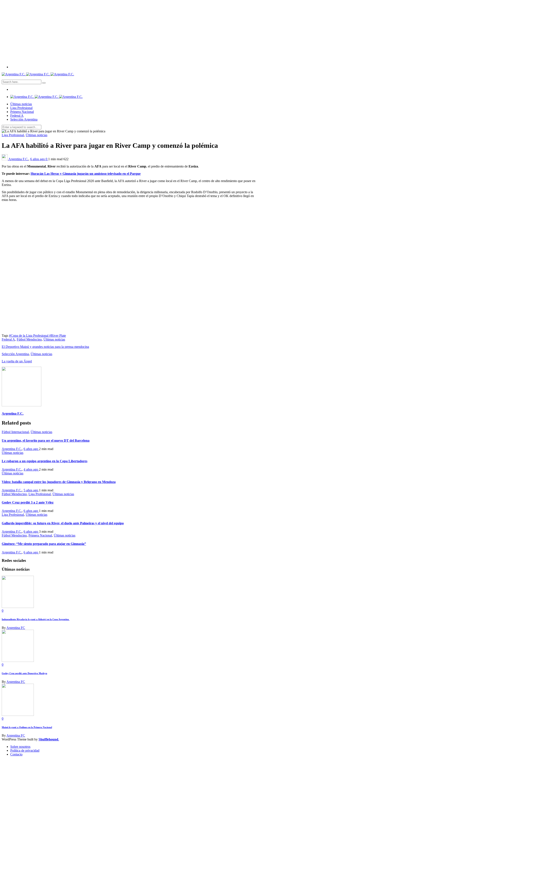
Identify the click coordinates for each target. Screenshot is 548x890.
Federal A (17, 115)
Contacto (16, 754)
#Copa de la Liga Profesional (29, 335)
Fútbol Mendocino (29, 339)
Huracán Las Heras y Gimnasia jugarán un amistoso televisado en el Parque (86, 173)
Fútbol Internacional (15, 432)
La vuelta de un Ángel (17, 361)
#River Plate (57, 335)
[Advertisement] (274, 32)
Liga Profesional (21, 108)
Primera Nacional (22, 112)
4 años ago (31, 469)
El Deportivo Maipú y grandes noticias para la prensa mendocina (45, 347)
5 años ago (31, 490)
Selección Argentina (23, 119)
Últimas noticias (21, 104)
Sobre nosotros (20, 746)
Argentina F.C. (18, 159)
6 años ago (38, 159)
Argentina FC (15, 628)
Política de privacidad (24, 750)
